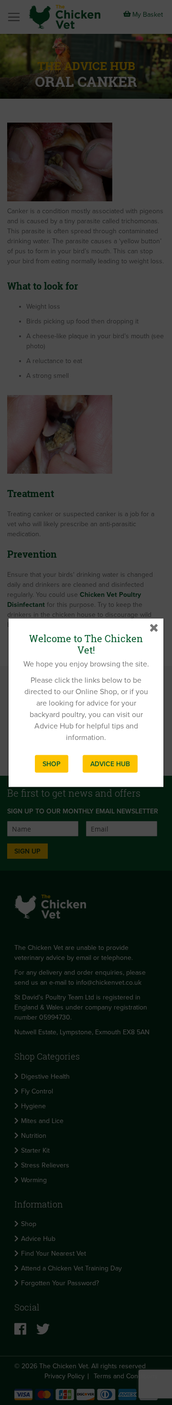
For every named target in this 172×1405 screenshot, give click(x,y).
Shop (52, 764)
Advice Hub (110, 764)
